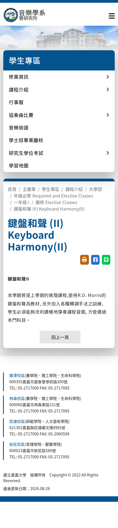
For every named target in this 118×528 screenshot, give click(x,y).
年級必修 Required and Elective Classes (53, 195)
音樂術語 (19, 127)
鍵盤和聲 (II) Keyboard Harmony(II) (49, 208)
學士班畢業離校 (26, 140)
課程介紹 (74, 189)
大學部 (95, 189)
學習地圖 (19, 165)
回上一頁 (60, 337)
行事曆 (16, 102)
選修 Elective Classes (56, 202)
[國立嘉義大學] (33, 14)
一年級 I (21, 202)
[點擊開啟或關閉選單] (112, 14)
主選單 (29, 189)
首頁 (12, 189)
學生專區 (50, 189)
